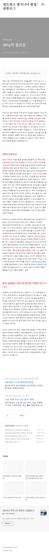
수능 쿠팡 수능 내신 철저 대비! (19, 399)
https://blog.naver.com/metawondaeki (20, 379)
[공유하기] (10, 415)
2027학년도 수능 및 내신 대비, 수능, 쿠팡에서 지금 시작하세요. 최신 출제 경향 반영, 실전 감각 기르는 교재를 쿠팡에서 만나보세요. (24, 403)
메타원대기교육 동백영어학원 (19, 382)
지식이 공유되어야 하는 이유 (15, 436)
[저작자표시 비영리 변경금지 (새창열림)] (29, 416)
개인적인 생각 (10, 426)
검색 (39, 5)
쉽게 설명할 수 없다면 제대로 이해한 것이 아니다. (18, 519)
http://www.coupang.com (15, 396)
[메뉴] (44, 4)
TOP (44, 548)
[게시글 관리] (13, 415)
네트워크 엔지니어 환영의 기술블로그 (23, 5)
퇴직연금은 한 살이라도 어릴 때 (16, 430)
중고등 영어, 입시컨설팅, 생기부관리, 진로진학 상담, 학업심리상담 (24, 386)
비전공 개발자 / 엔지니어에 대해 (17, 439)
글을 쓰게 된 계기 (11, 442)
